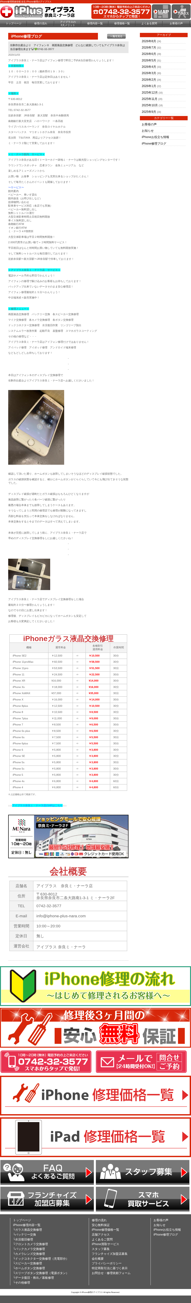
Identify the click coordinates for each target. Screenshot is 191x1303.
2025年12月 (150, 92)
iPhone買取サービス (105, 1244)
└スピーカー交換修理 (27, 1263)
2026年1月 (149, 86)
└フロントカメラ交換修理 (30, 1244)
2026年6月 (149, 53)
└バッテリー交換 (24, 1234)
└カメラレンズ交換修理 (29, 1253)
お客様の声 (176, 23)
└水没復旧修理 (23, 1239)
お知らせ (148, 130)
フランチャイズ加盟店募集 (110, 1253)
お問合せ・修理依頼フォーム (111, 1273)
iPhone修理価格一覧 (105, 1229)
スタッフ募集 (101, 1249)
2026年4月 (149, 66)
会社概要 (98, 1258)
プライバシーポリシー (107, 1263)
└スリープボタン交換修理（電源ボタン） (41, 1273)
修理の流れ (40, 23)
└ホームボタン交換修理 (29, 1268)
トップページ (13, 23)
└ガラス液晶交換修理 (27, 1229)
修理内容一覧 (95, 23)
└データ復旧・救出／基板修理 (33, 1277)
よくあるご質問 (102, 1239)
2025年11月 (149, 98)
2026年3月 (149, 73)
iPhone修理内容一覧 (26, 1225)
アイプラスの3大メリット (68, 23)
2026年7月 (149, 47)
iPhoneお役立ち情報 (155, 137)
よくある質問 (149, 23)
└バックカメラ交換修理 (29, 1249)
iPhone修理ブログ (154, 143)
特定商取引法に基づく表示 (110, 1268)
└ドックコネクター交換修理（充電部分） (41, 1258)
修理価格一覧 (122, 23)
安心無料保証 (101, 1225)
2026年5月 (149, 60)
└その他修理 (21, 1282)
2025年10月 (150, 105)
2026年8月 (149, 41)
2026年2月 (149, 79)
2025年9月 (149, 111)
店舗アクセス (101, 1234)
